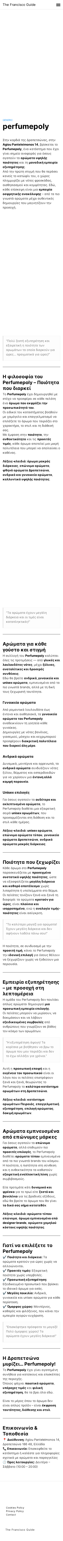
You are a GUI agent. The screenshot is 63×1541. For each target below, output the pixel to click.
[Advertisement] (31, 61)
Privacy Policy (15, 1511)
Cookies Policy (15, 1507)
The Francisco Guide (19, 4)
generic (8, 120)
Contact (11, 1514)
